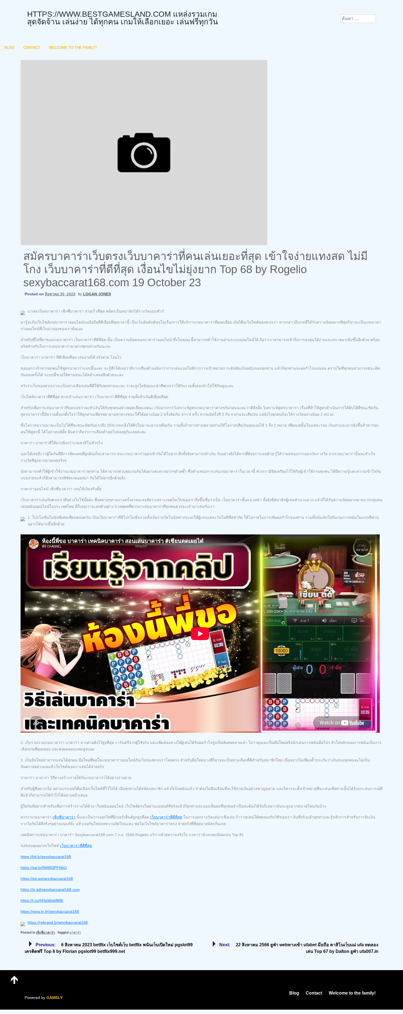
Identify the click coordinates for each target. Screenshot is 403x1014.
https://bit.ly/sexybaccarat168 (46, 856)
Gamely (54, 997)
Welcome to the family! (73, 48)
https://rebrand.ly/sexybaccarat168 (58, 922)
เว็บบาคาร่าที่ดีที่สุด (166, 817)
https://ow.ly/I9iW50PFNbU (44, 867)
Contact (31, 48)
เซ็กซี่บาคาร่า (64, 817)
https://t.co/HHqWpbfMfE (42, 900)
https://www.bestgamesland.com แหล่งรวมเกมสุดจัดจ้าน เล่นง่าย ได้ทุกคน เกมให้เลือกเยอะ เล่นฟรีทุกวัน (122, 18)
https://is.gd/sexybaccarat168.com (50, 889)
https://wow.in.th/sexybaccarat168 (50, 911)
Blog (9, 48)
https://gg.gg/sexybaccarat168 (47, 878)
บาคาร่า (75, 932)
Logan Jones (97, 294)
